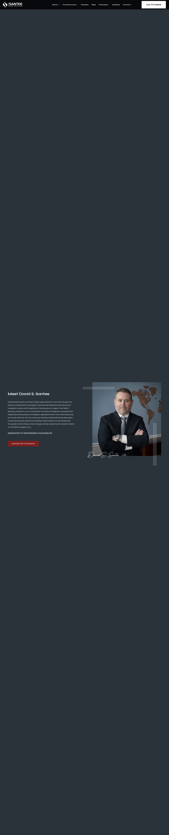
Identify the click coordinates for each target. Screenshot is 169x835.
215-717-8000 (153, 5)
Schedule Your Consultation (23, 443)
